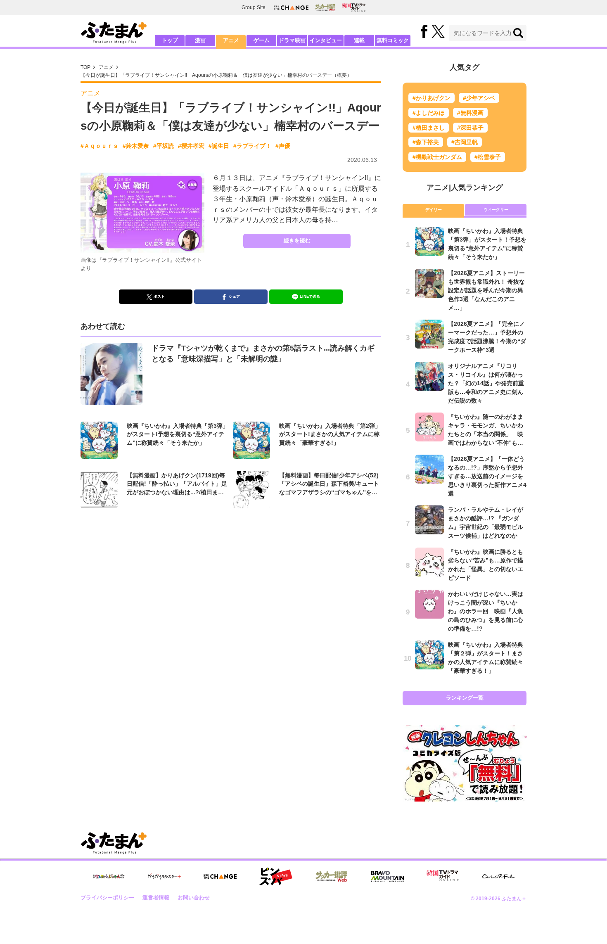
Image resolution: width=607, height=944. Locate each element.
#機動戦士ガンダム (437, 157)
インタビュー (326, 40)
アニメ (231, 40)
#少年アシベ (479, 98)
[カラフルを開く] (498, 876)
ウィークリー (496, 209)
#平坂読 (163, 145)
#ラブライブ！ (252, 145)
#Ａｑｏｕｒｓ (100, 145)
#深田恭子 (470, 127)
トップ (170, 40)
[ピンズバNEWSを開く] (275, 877)
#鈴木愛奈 (136, 145)
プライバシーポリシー (107, 897)
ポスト (159, 296)
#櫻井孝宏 (191, 145)
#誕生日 (219, 145)
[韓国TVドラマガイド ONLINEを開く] (353, 7)
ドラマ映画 (292, 40)
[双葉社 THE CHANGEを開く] (291, 7)
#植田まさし (429, 127)
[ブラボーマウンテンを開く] (387, 876)
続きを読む (297, 240)
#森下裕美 (426, 142)
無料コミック (393, 40)
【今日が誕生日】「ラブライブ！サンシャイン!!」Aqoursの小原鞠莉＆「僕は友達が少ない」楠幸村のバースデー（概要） (216, 75)
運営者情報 (155, 897)
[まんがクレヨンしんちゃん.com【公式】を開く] (108, 876)
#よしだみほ (429, 112)
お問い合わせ (194, 897)
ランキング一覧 (465, 698)
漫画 (200, 40)
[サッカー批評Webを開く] (325, 7)
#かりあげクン (432, 98)
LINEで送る (310, 296)
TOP (85, 67)
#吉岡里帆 (464, 142)
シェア (234, 296)
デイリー (433, 209)
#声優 (282, 145)
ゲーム (262, 40)
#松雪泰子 (487, 157)
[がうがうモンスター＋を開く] (164, 876)
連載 (359, 40)
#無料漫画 (470, 112)
